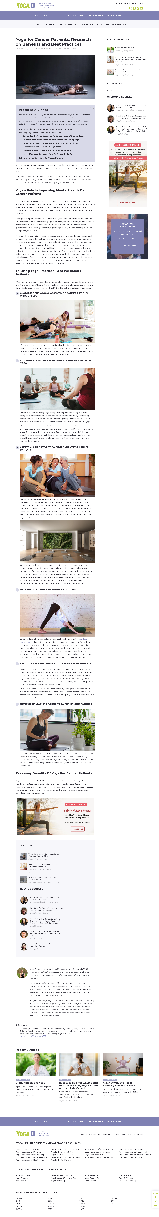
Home (37, 15)
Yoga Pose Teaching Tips (61, 1175)
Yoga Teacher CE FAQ (105, 1134)
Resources (92, 1134)
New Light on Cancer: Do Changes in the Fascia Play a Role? (43, 878)
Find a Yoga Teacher (130, 3)
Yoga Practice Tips (58, 1181)
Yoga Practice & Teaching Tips (63, 1178)
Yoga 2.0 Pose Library (74, 15)
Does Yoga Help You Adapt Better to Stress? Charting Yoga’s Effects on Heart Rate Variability (130, 59)
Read (46, 15)
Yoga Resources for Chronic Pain (65, 1149)
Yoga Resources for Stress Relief (133, 1152)
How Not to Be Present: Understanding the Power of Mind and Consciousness (46, 909)
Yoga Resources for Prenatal (131, 1149)
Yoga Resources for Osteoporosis (99, 1157)
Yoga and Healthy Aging (92, 24)
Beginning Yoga (23, 1175)
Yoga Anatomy (22, 1178)
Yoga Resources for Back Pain (29, 1152)
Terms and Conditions (135, 1134)
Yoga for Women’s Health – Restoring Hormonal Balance (129, 71)
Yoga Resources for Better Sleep (30, 1155)
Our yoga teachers (115, 15)
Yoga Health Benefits (67, 24)
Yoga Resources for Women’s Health (135, 1155)
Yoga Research (91, 1175)
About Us (84, 1134)
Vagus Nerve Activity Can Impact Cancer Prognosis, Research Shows (43, 855)
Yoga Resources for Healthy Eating (66, 1157)
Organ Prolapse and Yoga (125, 48)
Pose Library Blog (45, 24)
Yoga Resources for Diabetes (63, 1155)
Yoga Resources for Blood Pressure (31, 1157)
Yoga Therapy (125, 1175)
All (32, 24)
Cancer (109, 90)
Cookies (123, 1134)
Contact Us (118, 3)
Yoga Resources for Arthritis (28, 1149)
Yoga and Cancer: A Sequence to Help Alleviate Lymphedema (42, 865)
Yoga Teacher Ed (92, 1178)
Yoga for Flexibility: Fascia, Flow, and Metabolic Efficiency (43, 945)
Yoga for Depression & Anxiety (63, 1152)
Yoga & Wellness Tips (128, 1181)
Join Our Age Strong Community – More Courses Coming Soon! (45, 898)
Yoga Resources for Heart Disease (99, 1149)
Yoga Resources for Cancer (131, 1157)
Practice (56, 15)
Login (141, 3)
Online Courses (96, 15)
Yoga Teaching (91, 1181)
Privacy (116, 1134)
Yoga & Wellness (126, 1178)
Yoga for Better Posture (61, 1160)
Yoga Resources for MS (95, 1155)
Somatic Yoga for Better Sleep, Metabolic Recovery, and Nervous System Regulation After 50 (46, 933)
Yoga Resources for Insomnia (97, 1152)
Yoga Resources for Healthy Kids (30, 1160)
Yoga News (21, 1181)
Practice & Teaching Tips (117, 24)
